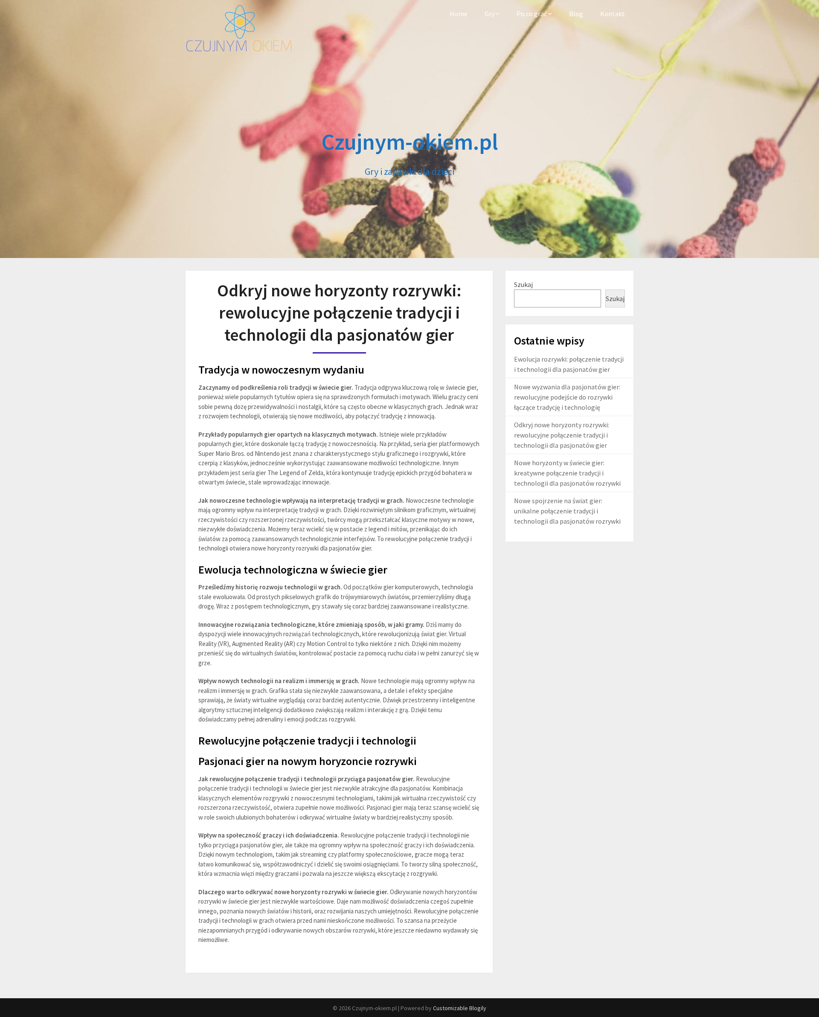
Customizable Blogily (459, 1008)
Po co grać (532, 13)
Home (459, 13)
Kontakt (612, 13)
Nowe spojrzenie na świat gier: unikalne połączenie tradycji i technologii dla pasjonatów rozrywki (567, 510)
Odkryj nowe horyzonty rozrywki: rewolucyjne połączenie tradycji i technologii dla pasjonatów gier (561, 434)
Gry (489, 13)
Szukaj (523, 284)
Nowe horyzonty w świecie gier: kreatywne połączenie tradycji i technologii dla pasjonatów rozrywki (567, 472)
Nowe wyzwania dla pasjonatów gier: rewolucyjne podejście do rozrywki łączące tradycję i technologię (567, 396)
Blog (576, 13)
